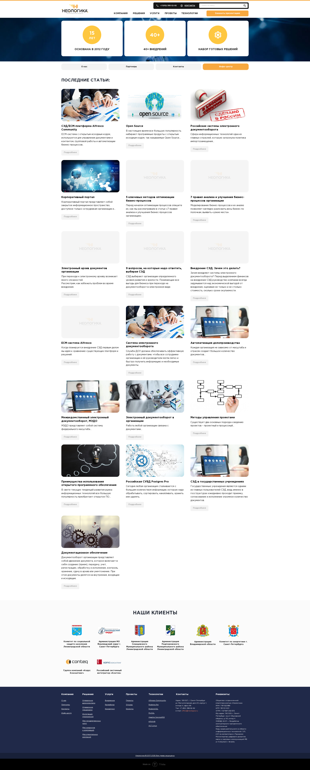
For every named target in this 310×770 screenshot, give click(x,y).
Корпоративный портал (77, 197)
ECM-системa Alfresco (76, 343)
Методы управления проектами (213, 417)
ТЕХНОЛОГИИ (189, 13)
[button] (227, 13)
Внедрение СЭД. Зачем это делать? (215, 268)
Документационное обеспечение (84, 553)
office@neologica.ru (190, 711)
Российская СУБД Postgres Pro (147, 482)
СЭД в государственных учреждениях (217, 482)
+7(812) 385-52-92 (168, 5)
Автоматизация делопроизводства (215, 343)
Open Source (134, 126)
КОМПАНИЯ (121, 13)
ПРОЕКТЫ (171, 13)
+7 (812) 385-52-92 (187, 708)
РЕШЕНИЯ (139, 13)
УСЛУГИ (154, 13)
